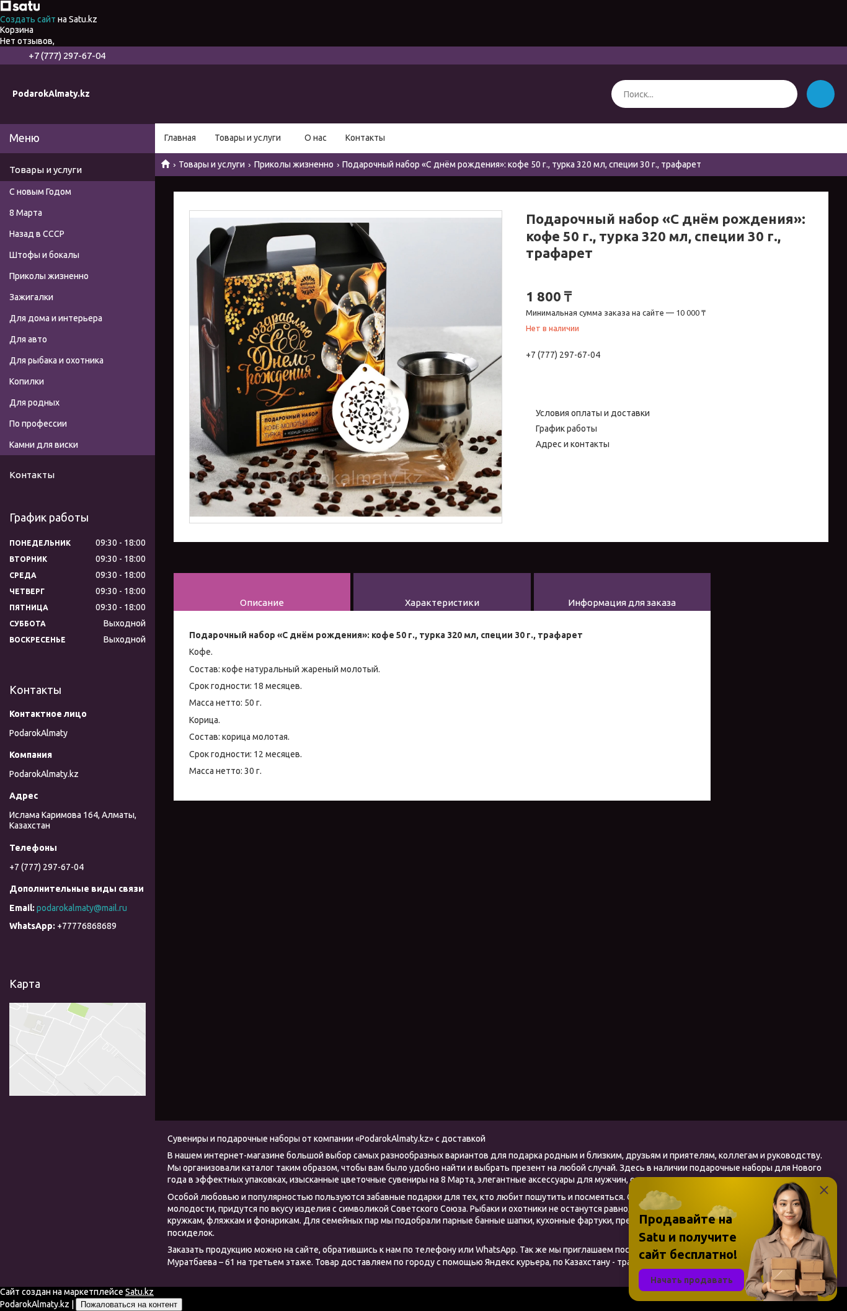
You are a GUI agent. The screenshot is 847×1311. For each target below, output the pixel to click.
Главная (180, 138)
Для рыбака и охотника (56, 360)
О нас (315, 138)
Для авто (28, 339)
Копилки (26, 381)
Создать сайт (29, 19)
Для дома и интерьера (55, 318)
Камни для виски (43, 445)
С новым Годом (40, 192)
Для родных (34, 402)
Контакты (365, 138)
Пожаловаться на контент (129, 1304)
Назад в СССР (36, 234)
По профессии (38, 424)
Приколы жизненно (294, 164)
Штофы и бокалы (44, 255)
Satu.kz (139, 1292)
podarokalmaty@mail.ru (82, 908)
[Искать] (783, 94)
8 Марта (25, 213)
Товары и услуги (248, 138)
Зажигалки (31, 297)
